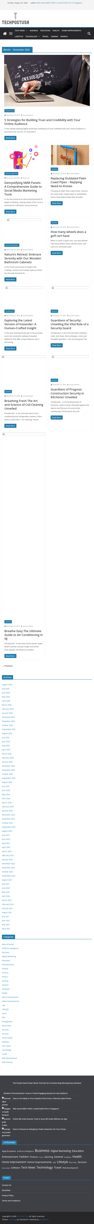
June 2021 (6, 920)
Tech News (20, 30)
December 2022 (8, 863)
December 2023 (8, 815)
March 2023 (7, 851)
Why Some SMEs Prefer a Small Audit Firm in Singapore (59, 3)
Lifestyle (19, 36)
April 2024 (6, 798)
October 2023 (7, 823)
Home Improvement (11, 245)
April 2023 (6, 847)
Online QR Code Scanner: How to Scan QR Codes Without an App (40, 1119)
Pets (3, 1017)
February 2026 (8, 709)
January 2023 (7, 859)
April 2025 (6, 749)
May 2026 (6, 697)
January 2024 (7, 811)
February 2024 (8, 806)
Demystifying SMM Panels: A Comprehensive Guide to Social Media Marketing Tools (23, 188)
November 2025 (8, 721)
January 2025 (7, 762)
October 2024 (7, 774)
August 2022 (7, 880)
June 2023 (6, 839)
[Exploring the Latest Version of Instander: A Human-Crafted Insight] (24, 296)
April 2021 (6, 928)
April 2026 (6, 701)
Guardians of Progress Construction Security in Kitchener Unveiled (67, 393)
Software (5, 1042)
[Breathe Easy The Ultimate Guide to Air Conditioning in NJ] (24, 525)
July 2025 (5, 737)
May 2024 (6, 794)
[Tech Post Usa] (5, 33)
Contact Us (6, 1185)
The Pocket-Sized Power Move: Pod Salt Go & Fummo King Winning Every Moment (47, 1083)
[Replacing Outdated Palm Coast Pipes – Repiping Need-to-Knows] (70, 155)
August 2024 (7, 782)
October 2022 (7, 872)
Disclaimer (6, 1190)
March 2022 (7, 900)
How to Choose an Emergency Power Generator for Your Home (39, 1129)
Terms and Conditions (11, 1200)
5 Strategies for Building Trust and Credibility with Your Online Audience (42, 122)
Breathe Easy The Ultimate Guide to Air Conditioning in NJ (23, 635)
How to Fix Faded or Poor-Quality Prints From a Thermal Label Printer (42, 1098)
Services (5, 1034)
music (4, 1013)
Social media (7, 1038)
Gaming (54, 36)
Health (56, 30)
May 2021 (6, 924)
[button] (26, 30)
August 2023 (7, 831)
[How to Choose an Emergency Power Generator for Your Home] (6, 1132)
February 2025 (8, 758)
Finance (64, 36)
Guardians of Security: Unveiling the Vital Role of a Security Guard (70, 324)
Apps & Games (8, 944)
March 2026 (7, 705)
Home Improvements (71, 30)
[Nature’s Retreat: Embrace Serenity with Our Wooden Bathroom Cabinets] (24, 230)
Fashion (5, 968)
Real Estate (6, 1025)
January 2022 (7, 908)
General (5, 985)
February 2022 (8, 904)
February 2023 (8, 855)
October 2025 (7, 725)
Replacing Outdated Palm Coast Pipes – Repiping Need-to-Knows (68, 182)
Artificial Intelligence (10, 948)
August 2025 (7, 733)
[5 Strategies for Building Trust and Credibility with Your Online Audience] (47, 81)
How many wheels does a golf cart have (68, 234)
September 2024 (8, 778)
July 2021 (5, 916)
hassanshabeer (28, 115)
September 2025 (8, 729)
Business (34, 30)
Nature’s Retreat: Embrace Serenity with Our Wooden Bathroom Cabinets (22, 258)
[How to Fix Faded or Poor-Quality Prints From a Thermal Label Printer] (6, 1101)
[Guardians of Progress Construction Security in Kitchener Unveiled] (70, 365)
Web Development (9, 1058)
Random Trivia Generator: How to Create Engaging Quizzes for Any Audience (36, 1093)
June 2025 (6, 741)
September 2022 (8, 876)
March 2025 (7, 754)
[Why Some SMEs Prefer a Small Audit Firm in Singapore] (6, 1111)
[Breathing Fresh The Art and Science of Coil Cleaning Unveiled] (24, 371)
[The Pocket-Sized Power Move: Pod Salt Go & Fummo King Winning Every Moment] (6, 1086)
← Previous (7, 666)
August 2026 (7, 684)
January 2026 (7, 713)
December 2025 (8, 717)
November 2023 (8, 819)
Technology (31, 36)
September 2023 (8, 827)
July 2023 (5, 835)
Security (5, 1029)
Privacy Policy (7, 1195)
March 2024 (7, 802)
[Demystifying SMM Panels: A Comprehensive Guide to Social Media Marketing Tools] (24, 157)
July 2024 (5, 786)
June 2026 (6, 693)
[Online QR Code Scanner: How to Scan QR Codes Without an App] (6, 1122)
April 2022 (6, 896)
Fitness (5, 977)
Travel (45, 36)
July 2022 (5, 884)
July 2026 (5, 688)
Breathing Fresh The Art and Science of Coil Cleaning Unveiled (23, 404)
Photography (7, 1021)
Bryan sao (26, 178)
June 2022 (6, 888)
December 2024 (8, 766)
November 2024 (8, 770)
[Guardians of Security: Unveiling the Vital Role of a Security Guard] (70, 296)
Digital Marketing (11, 173)
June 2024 (6, 790)
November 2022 (8, 867)
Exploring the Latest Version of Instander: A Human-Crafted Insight (20, 324)
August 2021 (7, 912)
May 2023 (6, 843)
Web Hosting (7, 1062)
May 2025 (6, 745)
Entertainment (8, 964)
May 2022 (6, 892)
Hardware (6, 989)
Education (45, 30)
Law (3, 1005)
